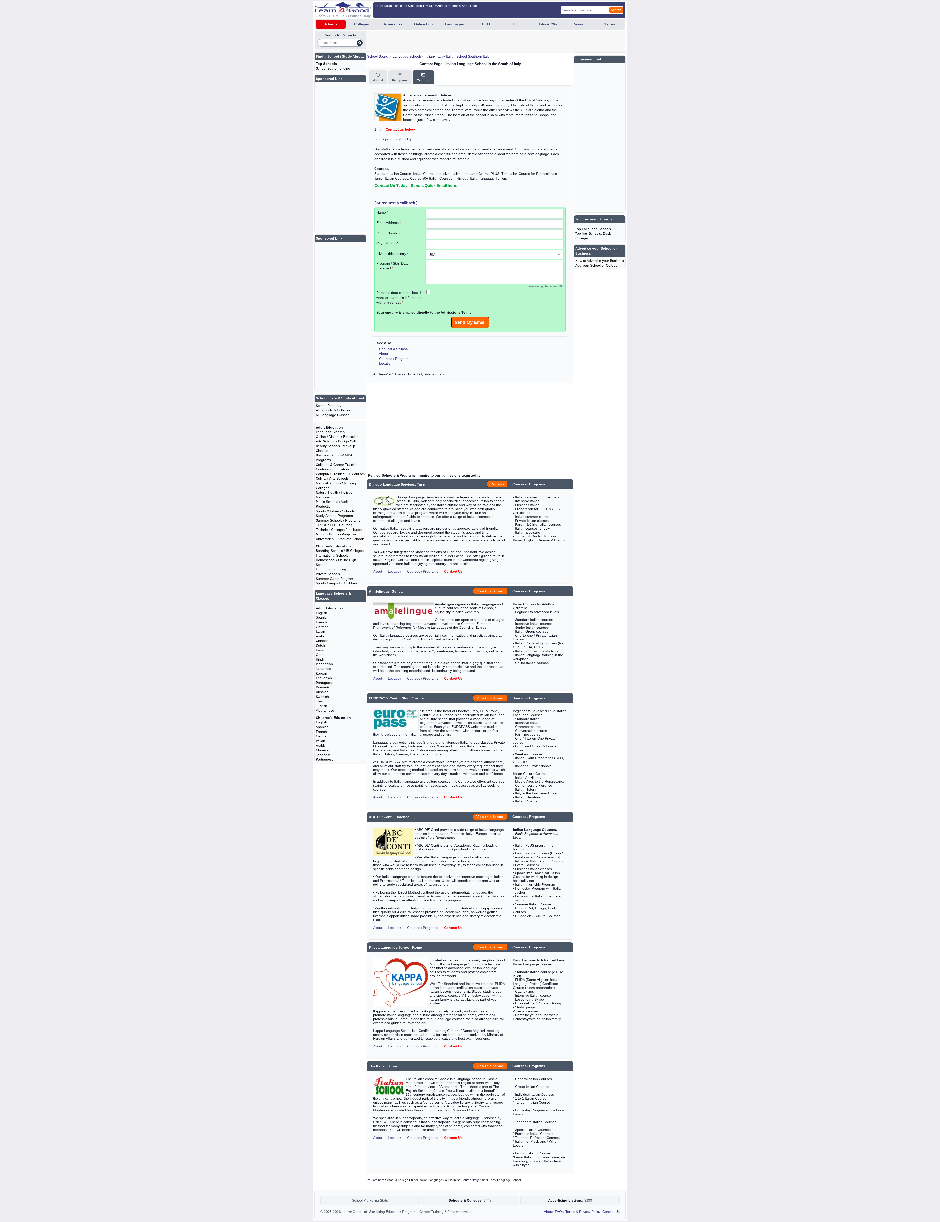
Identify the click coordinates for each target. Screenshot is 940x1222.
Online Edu (423, 24)
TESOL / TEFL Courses (334, 525)
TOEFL (485, 24)
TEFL (516, 24)
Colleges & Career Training (337, 464)
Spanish (322, 617)
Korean (321, 673)
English (321, 613)
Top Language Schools (593, 229)
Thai (319, 701)
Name (382, 212)
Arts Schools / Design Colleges (339, 441)
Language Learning (331, 569)
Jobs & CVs (547, 24)
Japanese (323, 669)
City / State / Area (389, 243)
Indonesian (324, 664)
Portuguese (325, 683)
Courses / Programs (394, 359)
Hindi (320, 659)
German (322, 627)
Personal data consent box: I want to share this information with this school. (399, 297)
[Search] (360, 43)
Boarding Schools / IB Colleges (340, 551)
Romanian (324, 687)
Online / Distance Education (337, 437)
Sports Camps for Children (336, 583)
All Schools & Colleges (333, 410)
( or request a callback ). (393, 139)
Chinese (322, 641)
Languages (454, 24)
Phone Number (388, 233)
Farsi (320, 650)
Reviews (497, 484)
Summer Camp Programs (335, 579)
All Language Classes (332, 415)
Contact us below (400, 129)
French (321, 622)
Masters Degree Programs (336, 534)
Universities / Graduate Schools (340, 539)
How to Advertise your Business (599, 261)
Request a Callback (394, 349)
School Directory (328, 405)
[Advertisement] (456, 42)
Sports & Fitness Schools (335, 511)
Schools (330, 24)
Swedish (322, 696)
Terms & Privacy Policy (582, 1212)
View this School (490, 591)
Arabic (321, 636)
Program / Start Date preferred (392, 265)
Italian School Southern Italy (467, 56)
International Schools (332, 555)
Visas (578, 24)
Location (385, 363)
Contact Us (453, 571)
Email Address (388, 223)
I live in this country (392, 254)
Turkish (321, 706)
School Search (378, 56)
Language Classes (330, 432)
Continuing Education (332, 469)
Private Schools (328, 574)
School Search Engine (333, 68)
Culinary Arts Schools (332, 478)
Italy (440, 56)
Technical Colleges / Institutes (339, 530)
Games (609, 24)
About (383, 354)
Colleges (361, 24)
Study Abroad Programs (334, 516)
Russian (322, 692)
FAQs (559, 1212)
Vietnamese (325, 710)
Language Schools (407, 56)
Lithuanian (324, 678)
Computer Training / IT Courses (340, 474)
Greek (320, 655)
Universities (392, 24)
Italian (429, 56)
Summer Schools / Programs (338, 520)
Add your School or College (596, 265)
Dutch (320, 645)
